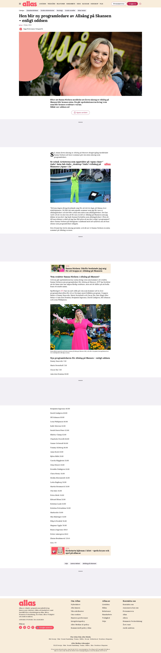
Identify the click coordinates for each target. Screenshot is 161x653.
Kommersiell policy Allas (81, 628)
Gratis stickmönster (47, 10)
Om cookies (76, 614)
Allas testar (82, 10)
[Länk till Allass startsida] (30, 3)
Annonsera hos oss (130, 608)
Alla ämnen (75, 608)
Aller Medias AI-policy (80, 624)
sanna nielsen (75, 563)
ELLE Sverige (57, 645)
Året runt (127, 624)
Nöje (104, 621)
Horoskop (94, 4)
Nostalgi (60, 10)
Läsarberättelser (32, 10)
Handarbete (70, 4)
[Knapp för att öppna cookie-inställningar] (140, 3)
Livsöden (42, 4)
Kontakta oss (128, 604)
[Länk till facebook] (20, 627)
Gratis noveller (70, 10)
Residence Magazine (105, 639)
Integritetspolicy (78, 621)
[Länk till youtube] (28, 627)
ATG (62, 291)
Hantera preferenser (79, 618)
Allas (125, 614)
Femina (76, 639)
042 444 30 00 (74, 649)
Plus (101, 4)
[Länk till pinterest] (32, 627)
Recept (87, 639)
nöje (20, 25)
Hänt (58, 639)
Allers (125, 618)
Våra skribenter (77, 611)
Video (79, 4)
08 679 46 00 (103, 650)
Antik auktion (128, 628)
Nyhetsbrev (75, 604)
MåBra (82, 639)
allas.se (108, 649)
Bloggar (85, 4)
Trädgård (51, 4)
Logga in (132, 4)
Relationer (61, 4)
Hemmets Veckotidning (132, 621)
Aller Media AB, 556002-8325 (71, 650)
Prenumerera (118, 4)
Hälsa (104, 608)
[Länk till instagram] (24, 627)
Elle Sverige (52, 639)
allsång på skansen (89, 563)
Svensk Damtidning (67, 639)
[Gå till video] (107, 164)
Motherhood (94, 639)
